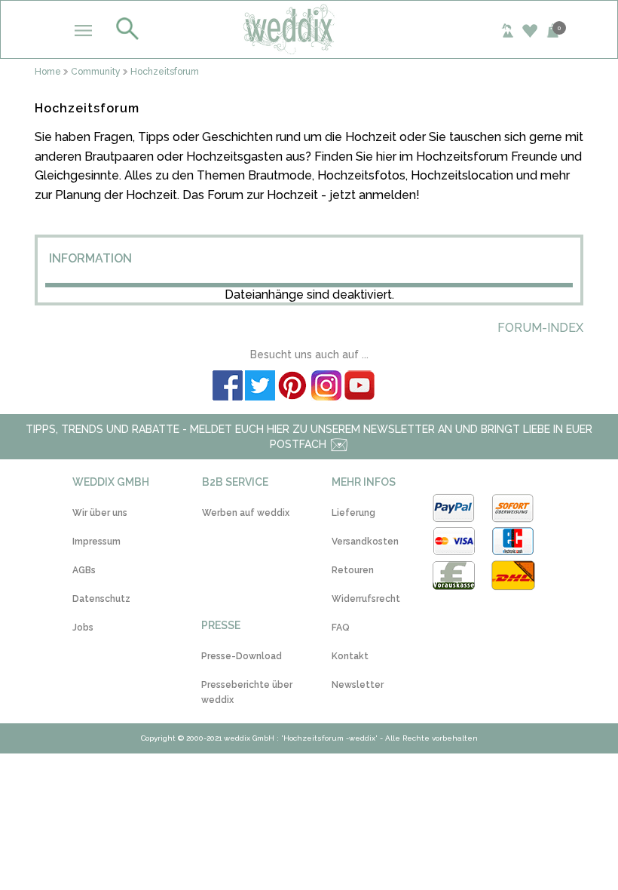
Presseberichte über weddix (246, 692)
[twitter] (259, 388)
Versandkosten (365, 541)
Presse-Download (241, 656)
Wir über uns (99, 513)
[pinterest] (292, 388)
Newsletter (358, 685)
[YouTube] (359, 388)
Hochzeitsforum (164, 72)
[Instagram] (326, 388)
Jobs (82, 627)
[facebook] (227, 388)
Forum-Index (540, 328)
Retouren (353, 570)
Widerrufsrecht (366, 599)
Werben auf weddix (245, 513)
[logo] (309, 28)
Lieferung (353, 513)
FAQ (341, 627)
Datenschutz (101, 599)
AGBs (84, 570)
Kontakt (350, 656)
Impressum (96, 541)
